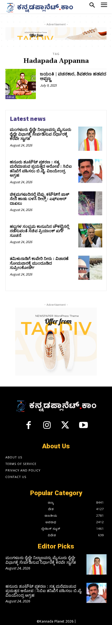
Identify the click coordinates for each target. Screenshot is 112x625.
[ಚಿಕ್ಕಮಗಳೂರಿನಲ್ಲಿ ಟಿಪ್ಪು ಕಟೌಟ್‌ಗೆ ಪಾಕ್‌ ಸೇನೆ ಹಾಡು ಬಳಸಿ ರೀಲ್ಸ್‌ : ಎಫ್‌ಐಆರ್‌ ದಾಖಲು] (90, 203)
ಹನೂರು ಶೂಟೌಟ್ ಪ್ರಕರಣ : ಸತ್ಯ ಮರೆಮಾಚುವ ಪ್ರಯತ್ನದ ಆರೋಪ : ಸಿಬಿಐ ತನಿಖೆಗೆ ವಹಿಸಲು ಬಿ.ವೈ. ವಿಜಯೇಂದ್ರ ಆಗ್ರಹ (41, 169)
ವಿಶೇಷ (10, 97)
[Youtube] (84, 427)
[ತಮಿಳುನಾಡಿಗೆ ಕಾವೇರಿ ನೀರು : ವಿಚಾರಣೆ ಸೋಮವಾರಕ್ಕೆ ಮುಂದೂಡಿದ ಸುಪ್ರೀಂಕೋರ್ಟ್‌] (90, 268)
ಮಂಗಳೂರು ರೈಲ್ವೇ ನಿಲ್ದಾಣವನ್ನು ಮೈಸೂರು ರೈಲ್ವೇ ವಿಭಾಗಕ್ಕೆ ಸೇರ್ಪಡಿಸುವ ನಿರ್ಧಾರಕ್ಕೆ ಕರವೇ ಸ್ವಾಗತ (40, 134)
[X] (65, 427)
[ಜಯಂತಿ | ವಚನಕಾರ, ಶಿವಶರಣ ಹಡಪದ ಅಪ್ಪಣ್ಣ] (20, 84)
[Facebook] (28, 427)
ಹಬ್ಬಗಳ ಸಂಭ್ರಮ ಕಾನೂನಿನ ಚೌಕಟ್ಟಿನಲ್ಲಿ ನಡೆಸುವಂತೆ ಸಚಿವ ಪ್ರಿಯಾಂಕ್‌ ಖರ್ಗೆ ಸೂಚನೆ (39, 231)
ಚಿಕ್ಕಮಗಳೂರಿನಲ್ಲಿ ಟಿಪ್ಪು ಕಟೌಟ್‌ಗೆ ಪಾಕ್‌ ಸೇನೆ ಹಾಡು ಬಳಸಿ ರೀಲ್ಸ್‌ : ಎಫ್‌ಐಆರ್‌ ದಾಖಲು (39, 199)
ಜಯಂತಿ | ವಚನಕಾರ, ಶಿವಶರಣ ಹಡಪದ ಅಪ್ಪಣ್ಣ (73, 76)
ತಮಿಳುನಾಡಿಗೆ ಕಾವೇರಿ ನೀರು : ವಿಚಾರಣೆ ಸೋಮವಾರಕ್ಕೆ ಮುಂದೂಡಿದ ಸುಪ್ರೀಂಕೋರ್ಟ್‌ (39, 263)
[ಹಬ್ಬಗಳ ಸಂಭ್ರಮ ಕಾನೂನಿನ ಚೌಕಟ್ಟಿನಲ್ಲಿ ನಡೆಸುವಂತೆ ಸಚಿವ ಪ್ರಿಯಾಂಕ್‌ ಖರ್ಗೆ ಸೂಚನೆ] (90, 235)
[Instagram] (47, 427)
